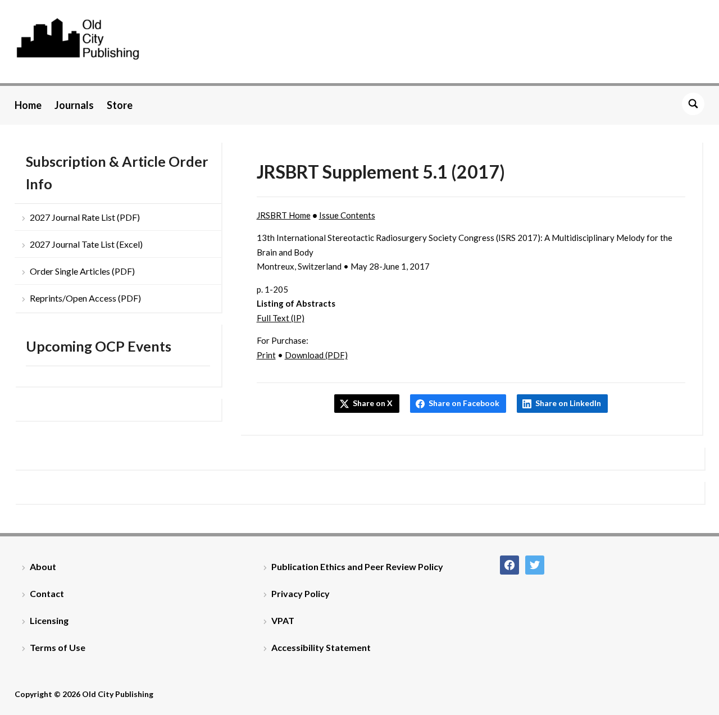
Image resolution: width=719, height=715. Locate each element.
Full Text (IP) (280, 318)
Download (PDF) (316, 355)
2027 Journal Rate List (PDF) (85, 217)
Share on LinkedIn (568, 403)
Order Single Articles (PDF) (82, 271)
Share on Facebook (464, 403)
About (43, 566)
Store (120, 105)
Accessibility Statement (321, 647)
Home (28, 105)
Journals (74, 105)
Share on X (373, 403)
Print (266, 355)
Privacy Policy (300, 593)
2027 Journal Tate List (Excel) (86, 244)
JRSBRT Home (284, 215)
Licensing (49, 620)
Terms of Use (57, 647)
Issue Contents (347, 215)
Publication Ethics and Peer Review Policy (357, 566)
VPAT (282, 620)
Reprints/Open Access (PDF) (85, 298)
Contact (47, 593)
